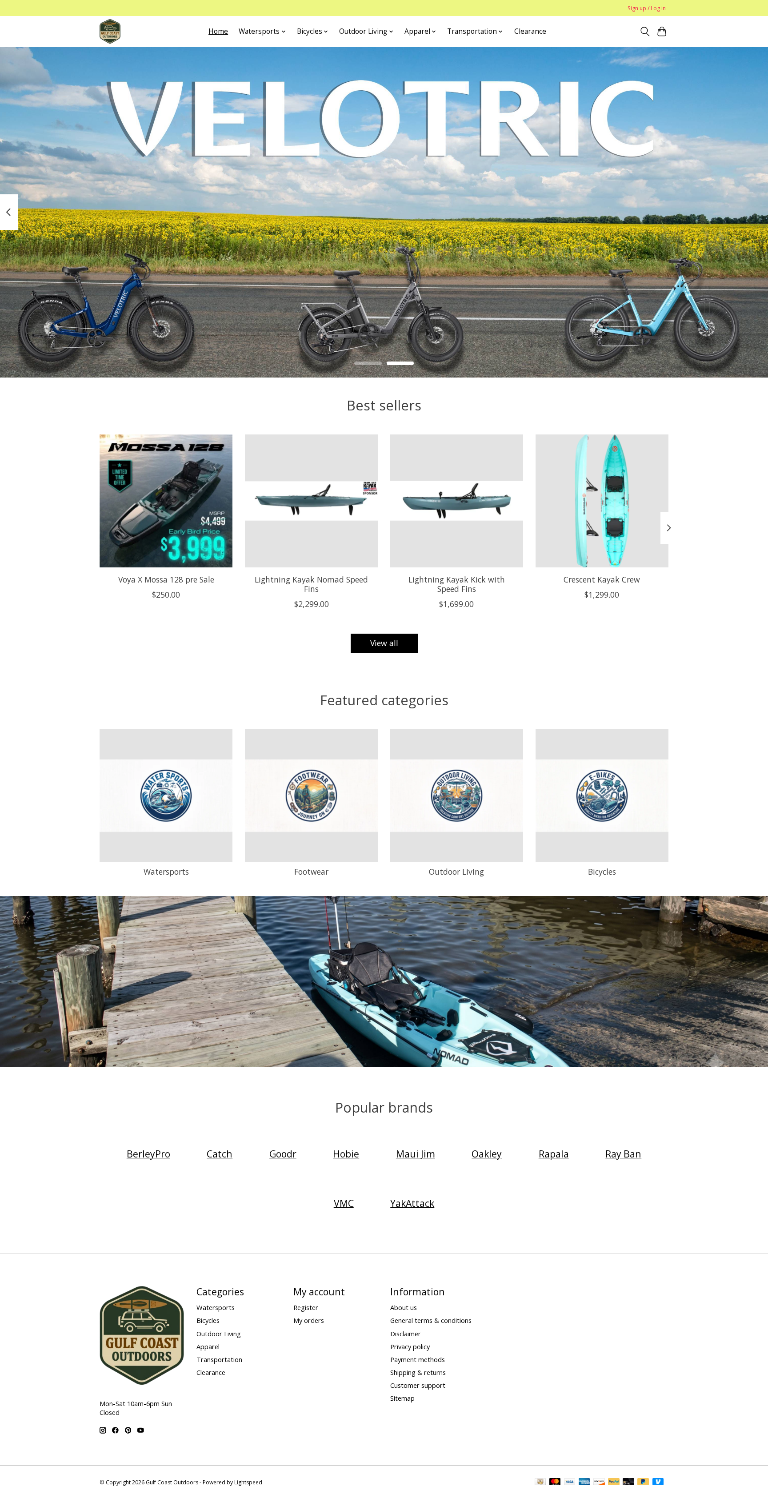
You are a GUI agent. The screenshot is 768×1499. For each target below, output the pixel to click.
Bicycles (602, 871)
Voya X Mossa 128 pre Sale (166, 579)
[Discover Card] (599, 1482)
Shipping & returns (418, 1372)
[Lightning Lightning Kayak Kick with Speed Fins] (456, 500)
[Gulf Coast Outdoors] (110, 31)
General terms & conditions (431, 1320)
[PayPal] (614, 1482)
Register (305, 1307)
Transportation (219, 1359)
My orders (308, 1320)
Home (218, 31)
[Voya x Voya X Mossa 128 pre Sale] (166, 500)
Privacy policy (410, 1346)
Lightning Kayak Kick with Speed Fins (456, 584)
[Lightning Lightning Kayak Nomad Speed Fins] (311, 500)
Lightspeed (248, 1482)
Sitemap (402, 1398)
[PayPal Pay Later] (643, 1482)
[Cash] (540, 1482)
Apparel (208, 1346)
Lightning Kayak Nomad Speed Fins (311, 584)
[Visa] (570, 1482)
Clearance (530, 31)
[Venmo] (658, 1482)
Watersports (166, 871)
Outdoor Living (456, 871)
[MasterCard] (555, 1482)
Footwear (311, 871)
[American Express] (584, 1482)
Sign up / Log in (647, 8)
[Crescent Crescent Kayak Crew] (602, 500)
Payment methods (417, 1359)
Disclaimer (405, 1333)
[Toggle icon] (644, 32)
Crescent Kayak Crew (602, 579)
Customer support (417, 1385)
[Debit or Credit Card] (628, 1482)
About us (403, 1307)
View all (384, 643)
